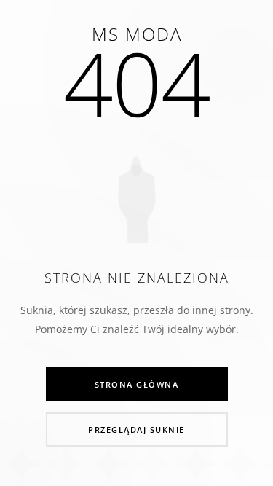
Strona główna (137, 384)
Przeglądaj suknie (136, 429)
